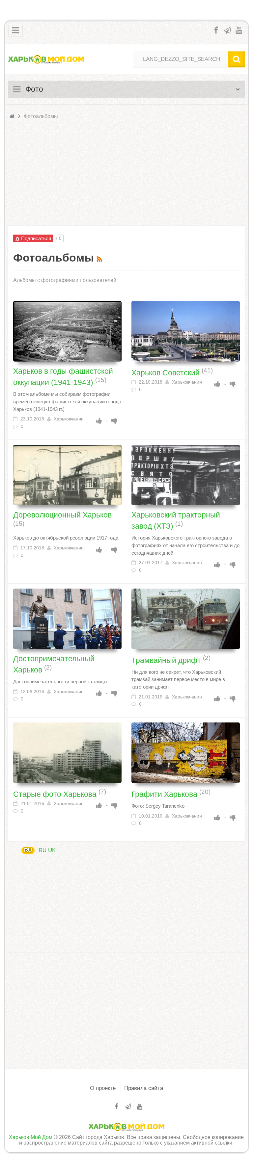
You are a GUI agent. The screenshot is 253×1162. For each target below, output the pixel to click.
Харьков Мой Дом (30, 1137)
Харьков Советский (166, 372)
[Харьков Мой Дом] (46, 59)
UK (52, 850)
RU (28, 850)
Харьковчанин (69, 419)
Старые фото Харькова (55, 794)
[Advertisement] (126, 173)
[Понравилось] (99, 421)
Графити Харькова (165, 794)
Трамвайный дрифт (167, 660)
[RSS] (100, 257)
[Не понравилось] (114, 421)
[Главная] (12, 116)
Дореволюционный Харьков (62, 515)
